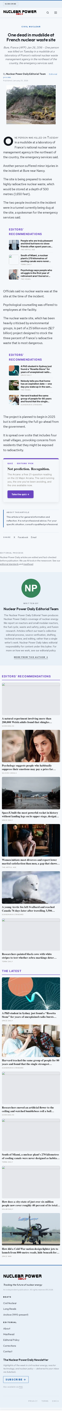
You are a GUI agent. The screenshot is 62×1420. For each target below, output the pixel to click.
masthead (28, 564)
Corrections (9, 1345)
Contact (7, 1351)
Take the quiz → (20, 494)
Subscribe (10, 4)
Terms (44, 1401)
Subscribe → (16, 1379)
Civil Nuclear (10, 1303)
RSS (21, 1387)
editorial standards (9, 564)
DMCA (55, 1401)
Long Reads (9, 1308)
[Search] (48, 12)
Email (34, 537)
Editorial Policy (11, 1339)
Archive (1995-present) (15, 1314)
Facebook (23, 537)
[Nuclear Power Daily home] (20, 13)
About (6, 1328)
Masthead (8, 1334)
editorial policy (47, 650)
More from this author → (31, 657)
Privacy (33, 1401)
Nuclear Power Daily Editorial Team (26, 73)
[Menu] (55, 12)
